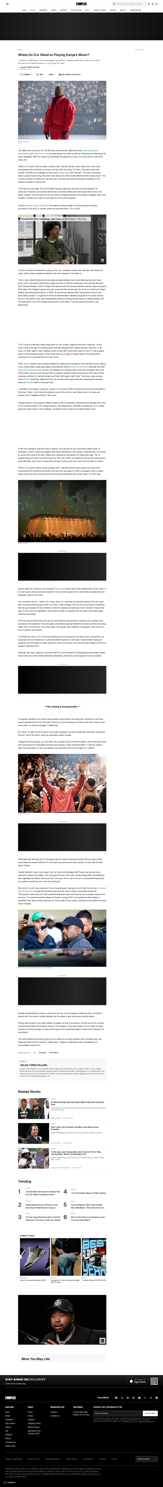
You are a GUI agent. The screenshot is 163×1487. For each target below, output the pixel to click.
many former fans (41, 153)
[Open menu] (7, 4)
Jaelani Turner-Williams (33, 1065)
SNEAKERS (43, 10)
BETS (87, 10)
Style (53, 1278)
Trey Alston (56, 1143)
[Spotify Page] (157, 1398)
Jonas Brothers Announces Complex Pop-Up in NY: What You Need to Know (43, 1193)
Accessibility (88, 1459)
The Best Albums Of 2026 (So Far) (94, 1280)
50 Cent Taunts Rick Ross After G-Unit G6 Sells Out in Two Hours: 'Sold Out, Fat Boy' (43, 1218)
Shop (30, 1412)
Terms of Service (144, 1421)
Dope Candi (60, 589)
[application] (62, 239)
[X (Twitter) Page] (122, 1398)
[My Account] (152, 4)
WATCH (123, 10)
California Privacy (53, 1459)
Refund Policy (34, 1427)
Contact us (55, 1416)
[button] (147, 1459)
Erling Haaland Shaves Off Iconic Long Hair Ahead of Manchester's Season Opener (41, 1206)
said (27, 364)
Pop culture (10, 1423)
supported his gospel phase (29, 370)
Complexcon (10, 1442)
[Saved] (149, 3)
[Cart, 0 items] (156, 4)
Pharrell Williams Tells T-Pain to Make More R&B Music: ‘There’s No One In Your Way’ (88, 1206)
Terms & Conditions (13, 1459)
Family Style (10, 1446)
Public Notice (72, 1459)
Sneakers (23, 1278)
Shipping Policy (34, 1423)
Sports (28, 1201)
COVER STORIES (99, 10)
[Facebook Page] (116, 1398)
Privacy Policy (129, 1421)
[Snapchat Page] (145, 1398)
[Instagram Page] (134, 1398)
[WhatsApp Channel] (128, 1398)
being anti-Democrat (79, 367)
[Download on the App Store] (138, 1381)
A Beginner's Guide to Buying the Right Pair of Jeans (65, 1281)
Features (42, 1053)
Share (51, 74)
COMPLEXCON (135, 10)
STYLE (32, 10)
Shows (8, 1438)
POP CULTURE (76, 10)
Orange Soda (63, 173)
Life (6, 1431)
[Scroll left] (20, 1257)
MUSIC (54, 10)
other (27, 379)
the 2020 (30, 382)
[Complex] (81, 4)
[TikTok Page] (151, 1398)
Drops (30, 1416)
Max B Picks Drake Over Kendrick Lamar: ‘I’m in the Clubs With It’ (88, 1218)
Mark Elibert (56, 1118)
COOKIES (114, 1459)
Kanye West (53, 1053)
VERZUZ (113, 10)
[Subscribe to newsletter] (150, 1413)
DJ (34, 1053)
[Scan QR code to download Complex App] (154, 1381)
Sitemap (102, 1459)
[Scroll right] (104, 1257)
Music (20, 50)
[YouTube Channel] (139, 1398)
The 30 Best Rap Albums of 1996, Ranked (88, 1193)
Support (31, 1419)
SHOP (24, 10)
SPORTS (63, 10)
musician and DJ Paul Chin (37, 205)
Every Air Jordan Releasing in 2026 (33, 1280)
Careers (53, 1412)
